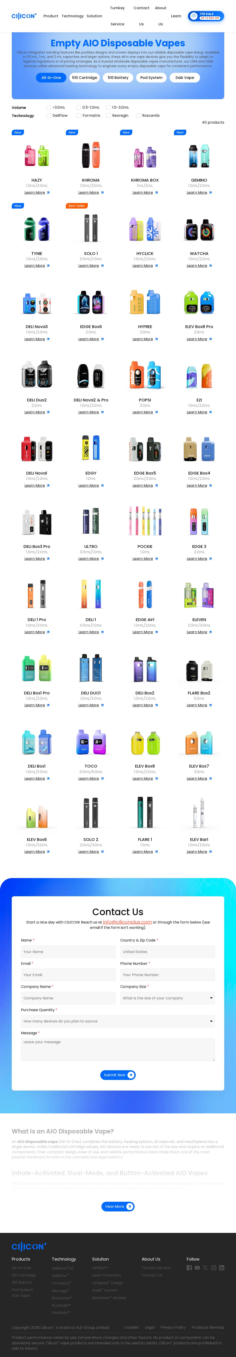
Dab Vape (185, 77)
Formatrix (61, 1283)
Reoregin (61, 1291)
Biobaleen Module (109, 1297)
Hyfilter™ (100, 1267)
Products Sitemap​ (208, 1327)
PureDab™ (61, 1305)
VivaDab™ (61, 1312)
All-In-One (51, 77)
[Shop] (206, 16)
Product (51, 16)
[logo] (24, 16)
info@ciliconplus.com (127, 922)
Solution (94, 16)
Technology (73, 16)
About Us (160, 16)
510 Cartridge (84, 77)
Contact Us (142, 16)
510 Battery (118, 77)
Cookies (131, 1327)
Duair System (105, 1290)
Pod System (151, 77)
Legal (149, 1327)
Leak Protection (106, 1275)
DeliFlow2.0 (63, 1268)
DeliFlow (60, 1275)
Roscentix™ (62, 1298)
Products (21, 1259)
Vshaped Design (107, 1282)
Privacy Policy (173, 1327)
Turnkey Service (117, 16)
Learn (176, 16)
